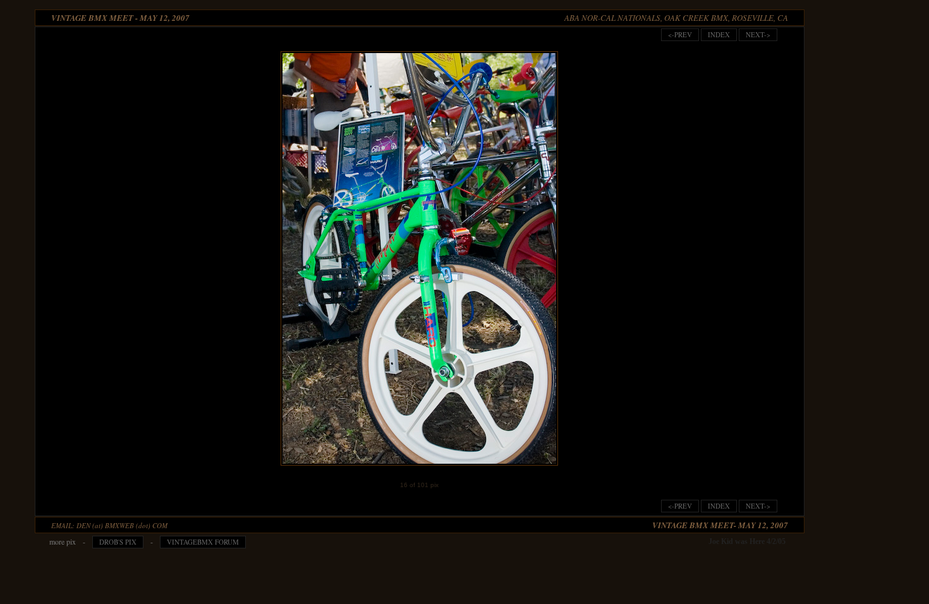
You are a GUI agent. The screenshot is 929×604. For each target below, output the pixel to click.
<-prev (680, 34)
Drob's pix (118, 542)
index (719, 34)
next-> (758, 34)
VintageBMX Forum (203, 542)
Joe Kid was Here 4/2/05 (747, 541)
